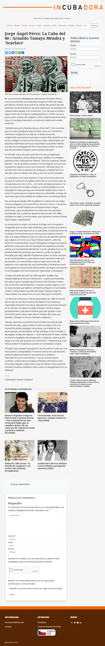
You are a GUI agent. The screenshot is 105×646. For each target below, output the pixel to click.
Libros (39, 25)
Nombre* (11, 536)
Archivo (79, 25)
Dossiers (46, 25)
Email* (10, 542)
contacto (8, 626)
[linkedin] (80, 622)
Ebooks (17, 25)
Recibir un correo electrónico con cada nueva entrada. (36, 588)
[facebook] (71, 622)
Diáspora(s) (62, 25)
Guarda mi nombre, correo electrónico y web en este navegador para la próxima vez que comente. (33, 560)
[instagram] (77, 622)
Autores (71, 25)
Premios (24, 25)
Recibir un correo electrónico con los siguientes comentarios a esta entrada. (31, 582)
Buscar (94, 25)
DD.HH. (10, 25)
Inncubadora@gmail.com (14, 622)
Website (11, 549)
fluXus (54, 25)
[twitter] (74, 622)
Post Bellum (42, 622)
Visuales (32, 25)
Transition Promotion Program (49, 626)
